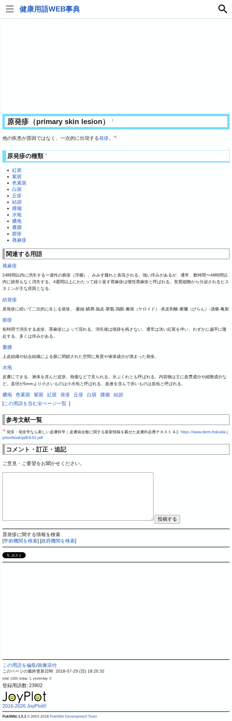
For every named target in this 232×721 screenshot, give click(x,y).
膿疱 (17, 221)
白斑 (17, 189)
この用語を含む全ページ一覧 (35, 403)
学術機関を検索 (20, 540)
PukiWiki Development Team (73, 716)
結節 (17, 202)
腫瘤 (17, 208)
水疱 (17, 214)
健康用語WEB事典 (50, 9)
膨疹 (17, 233)
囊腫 (17, 227)
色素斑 (19, 182)
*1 (115, 137)
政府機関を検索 (58, 540)
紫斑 (17, 176)
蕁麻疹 (19, 240)
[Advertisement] (116, 66)
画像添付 (47, 665)
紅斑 (17, 170)
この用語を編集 (19, 665)
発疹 (104, 138)
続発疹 (9, 299)
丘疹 (17, 195)
